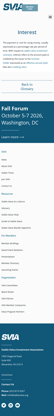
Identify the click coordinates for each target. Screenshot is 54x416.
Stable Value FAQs (10, 214)
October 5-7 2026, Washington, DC (22, 115)
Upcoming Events (9, 269)
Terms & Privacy (7, 375)
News (4, 159)
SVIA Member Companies (13, 305)
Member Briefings (10, 243)
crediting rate (18, 66)
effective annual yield (36, 62)
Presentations (8, 256)
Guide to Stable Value (11, 221)
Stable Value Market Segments (16, 227)
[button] (50, 17)
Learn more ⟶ (12, 137)
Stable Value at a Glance (13, 201)
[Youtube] (17, 405)
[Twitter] (3, 405)
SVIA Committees (9, 285)
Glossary (27, 88)
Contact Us (6, 186)
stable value (30, 50)
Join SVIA (5, 179)
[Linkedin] (10, 405)
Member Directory (10, 263)
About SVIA (6, 166)
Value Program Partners (12, 311)
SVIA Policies (7, 298)
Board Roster (7, 292)
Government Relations (12, 250)
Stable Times (7, 172)
